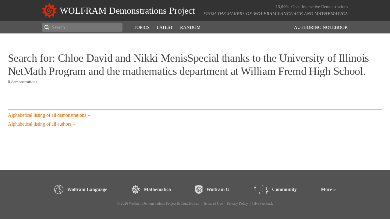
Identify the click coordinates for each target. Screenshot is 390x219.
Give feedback (262, 203)
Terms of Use (213, 203)
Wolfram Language (278, 13)
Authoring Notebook (321, 27)
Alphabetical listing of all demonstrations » (49, 115)
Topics (141, 27)
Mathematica (331, 13)
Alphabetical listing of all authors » (41, 124)
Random (190, 27)
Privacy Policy (237, 203)
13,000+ (283, 7)
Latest (165, 27)
